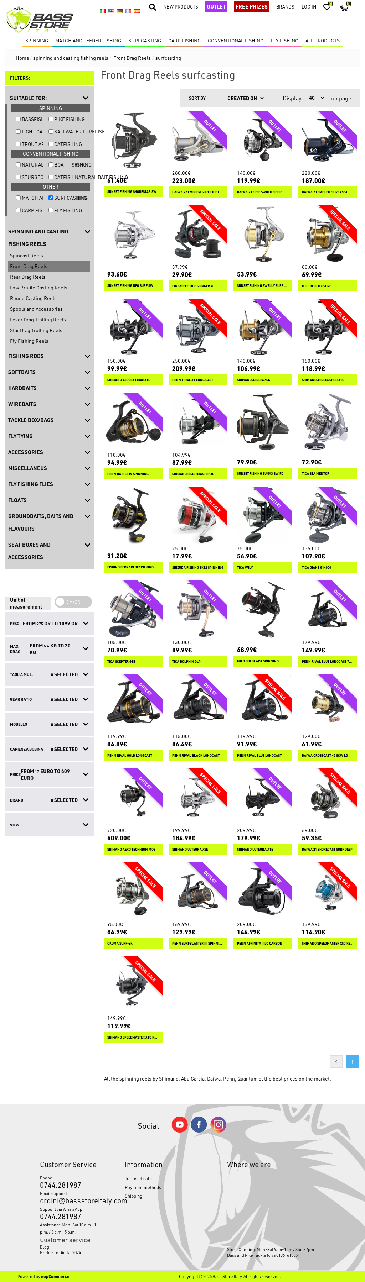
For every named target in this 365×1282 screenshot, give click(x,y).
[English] (111, 11)
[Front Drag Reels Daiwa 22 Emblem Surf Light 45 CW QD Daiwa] (198, 140)
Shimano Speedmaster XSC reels (328, 943)
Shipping (133, 1196)
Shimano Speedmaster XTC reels (133, 1037)
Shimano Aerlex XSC (253, 380)
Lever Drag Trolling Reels (38, 319)
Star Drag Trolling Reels (36, 330)
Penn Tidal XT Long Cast (192, 380)
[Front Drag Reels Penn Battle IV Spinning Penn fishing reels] (133, 422)
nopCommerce (55, 1276)
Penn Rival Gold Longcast (129, 755)
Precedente (336, 1061)
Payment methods (143, 1187)
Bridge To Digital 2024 (60, 1252)
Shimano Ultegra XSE (190, 849)
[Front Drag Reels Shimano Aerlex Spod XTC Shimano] (327, 328)
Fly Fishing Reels (29, 340)
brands (285, 7)
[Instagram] (218, 1131)
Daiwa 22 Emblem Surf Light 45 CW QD (198, 192)
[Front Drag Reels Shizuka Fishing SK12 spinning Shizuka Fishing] (198, 516)
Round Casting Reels (33, 298)
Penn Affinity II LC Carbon (259, 943)
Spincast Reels (26, 255)
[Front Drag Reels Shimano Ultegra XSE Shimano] (198, 797)
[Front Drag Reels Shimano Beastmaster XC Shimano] (198, 422)
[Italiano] (102, 11)
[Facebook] (199, 1130)
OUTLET (216, 6)
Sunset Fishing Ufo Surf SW (130, 286)
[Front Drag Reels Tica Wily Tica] (263, 516)
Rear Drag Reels (28, 276)
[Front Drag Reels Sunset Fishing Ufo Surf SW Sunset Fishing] (133, 234)
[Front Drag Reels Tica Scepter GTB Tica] (133, 610)
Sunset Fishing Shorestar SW (131, 192)
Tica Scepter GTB (121, 661)
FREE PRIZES (252, 6)
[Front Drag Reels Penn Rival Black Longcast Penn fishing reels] (198, 703)
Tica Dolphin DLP (186, 661)
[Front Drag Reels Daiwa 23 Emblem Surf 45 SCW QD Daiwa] (327, 140)
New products (180, 7)
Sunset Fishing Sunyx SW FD (260, 474)
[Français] (128, 11)
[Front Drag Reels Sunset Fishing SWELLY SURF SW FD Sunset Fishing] (263, 234)
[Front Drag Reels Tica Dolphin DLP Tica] (198, 610)
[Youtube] (179, 1131)
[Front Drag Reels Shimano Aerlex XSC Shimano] (263, 328)
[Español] (137, 11)
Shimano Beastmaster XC (193, 474)
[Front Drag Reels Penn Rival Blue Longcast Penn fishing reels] (263, 703)
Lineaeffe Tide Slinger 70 (193, 286)
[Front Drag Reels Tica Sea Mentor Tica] (327, 422)
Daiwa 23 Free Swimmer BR (259, 192)
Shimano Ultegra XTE (255, 849)
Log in (309, 7)
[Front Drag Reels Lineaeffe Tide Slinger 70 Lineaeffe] (198, 234)
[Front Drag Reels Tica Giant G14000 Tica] (327, 516)
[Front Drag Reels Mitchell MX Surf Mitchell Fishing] (327, 234)
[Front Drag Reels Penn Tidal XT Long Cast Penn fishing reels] (198, 328)
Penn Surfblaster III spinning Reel (198, 943)
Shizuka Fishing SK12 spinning (197, 567)
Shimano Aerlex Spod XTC (323, 380)
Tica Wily (245, 567)
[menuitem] (71, 1247)
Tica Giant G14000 (316, 567)
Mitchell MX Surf (316, 286)
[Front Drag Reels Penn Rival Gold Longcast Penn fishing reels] (133, 703)
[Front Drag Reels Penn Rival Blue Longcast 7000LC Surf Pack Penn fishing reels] (327, 610)
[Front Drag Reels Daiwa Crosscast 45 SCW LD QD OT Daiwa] (327, 703)
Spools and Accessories (36, 308)
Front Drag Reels (28, 266)
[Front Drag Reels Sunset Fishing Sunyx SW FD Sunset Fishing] (263, 422)
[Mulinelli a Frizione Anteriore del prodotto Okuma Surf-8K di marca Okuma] (133, 891)
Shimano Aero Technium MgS (131, 849)
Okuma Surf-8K (120, 943)
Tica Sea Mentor (315, 474)
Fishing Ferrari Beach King (130, 567)
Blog (44, 1247)
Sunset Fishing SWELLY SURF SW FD (263, 286)
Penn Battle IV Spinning (128, 474)
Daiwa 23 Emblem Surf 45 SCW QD (328, 192)
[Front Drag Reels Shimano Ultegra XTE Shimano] (263, 797)
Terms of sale (138, 1178)
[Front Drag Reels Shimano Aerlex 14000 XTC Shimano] (133, 328)
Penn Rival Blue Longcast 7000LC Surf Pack (328, 661)
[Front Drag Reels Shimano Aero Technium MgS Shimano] (133, 797)
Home (22, 57)
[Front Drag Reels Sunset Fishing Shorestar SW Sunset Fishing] (133, 140)
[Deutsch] (119, 11)
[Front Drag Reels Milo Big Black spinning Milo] (263, 610)
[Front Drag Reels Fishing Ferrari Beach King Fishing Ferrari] (133, 516)
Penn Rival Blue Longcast (259, 755)
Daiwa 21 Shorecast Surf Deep (327, 849)
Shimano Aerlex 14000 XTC (128, 380)
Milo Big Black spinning (258, 661)
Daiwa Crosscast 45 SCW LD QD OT (328, 755)
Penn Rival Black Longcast (196, 755)
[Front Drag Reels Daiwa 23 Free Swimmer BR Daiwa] (263, 140)
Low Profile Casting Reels (38, 287)
